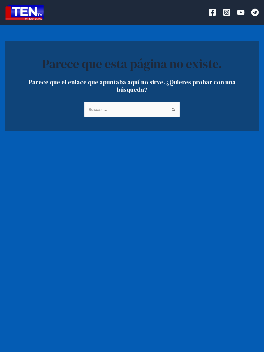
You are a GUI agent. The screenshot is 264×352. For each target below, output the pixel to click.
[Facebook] (212, 12)
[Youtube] (241, 12)
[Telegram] (255, 12)
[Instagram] (226, 12)
